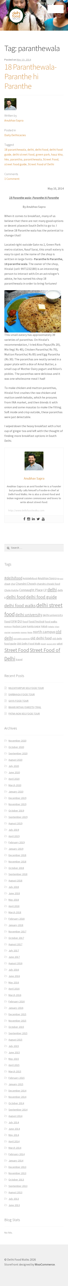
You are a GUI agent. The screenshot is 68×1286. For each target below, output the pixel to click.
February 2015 (16, 1078)
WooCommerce (45, 1264)
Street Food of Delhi (41, 164)
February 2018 (16, 918)
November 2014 (17, 1096)
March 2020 (14, 785)
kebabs (51, 626)
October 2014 (16, 1103)
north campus (44, 631)
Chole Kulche (11, 590)
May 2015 (13, 1059)
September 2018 (17, 874)
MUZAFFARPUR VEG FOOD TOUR (26, 688)
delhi (30, 149)
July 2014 (13, 1122)
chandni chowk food (48, 583)
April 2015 (13, 1065)
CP (45, 590)
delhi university (28, 614)
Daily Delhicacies (15, 135)
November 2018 (17, 861)
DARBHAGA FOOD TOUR (21, 694)
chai (13, 583)
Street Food (50, 159)
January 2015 (15, 1084)
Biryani (60, 578)
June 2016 (14, 976)
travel (19, 659)
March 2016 (14, 995)
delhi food (41, 149)
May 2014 (13, 1135)
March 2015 (14, 1071)
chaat (7, 583)
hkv (6, 159)
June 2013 (14, 1205)
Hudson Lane (19, 626)
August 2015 (15, 1039)
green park (43, 154)
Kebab (44, 626)
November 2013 (17, 1173)
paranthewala (33, 159)
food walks (51, 621)
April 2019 (13, 836)
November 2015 (17, 1020)
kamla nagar (34, 626)
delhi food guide (41, 597)
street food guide (15, 164)
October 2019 (16, 810)
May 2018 (13, 899)
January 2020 (15, 791)
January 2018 (15, 925)
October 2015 (16, 1027)
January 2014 (15, 1160)
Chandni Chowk (26, 583)
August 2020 (15, 759)
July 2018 (13, 887)
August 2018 (15, 880)
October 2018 (16, 868)
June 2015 (14, 1052)
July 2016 (13, 969)
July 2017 (13, 950)
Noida (29, 632)
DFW (14, 621)
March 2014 (14, 1147)
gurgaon (8, 626)
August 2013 (15, 1192)
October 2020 (16, 747)
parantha (16, 159)
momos (24, 632)
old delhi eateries (21, 638)
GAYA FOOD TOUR (18, 700)
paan (43, 643)
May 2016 (13, 982)
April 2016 (13, 988)
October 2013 (16, 1179)
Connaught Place (31, 590)
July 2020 (13, 766)
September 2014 (17, 1109)
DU (19, 621)
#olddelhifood (30, 578)
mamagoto (15, 632)
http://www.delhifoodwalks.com (26, 510)
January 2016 (15, 1008)
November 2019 (17, 804)
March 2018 (14, 912)
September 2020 (17, 753)
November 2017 (17, 931)
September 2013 (17, 1186)
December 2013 (17, 1167)
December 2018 (17, 855)
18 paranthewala (15, 149)
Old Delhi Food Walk (28, 643)
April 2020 (13, 778)
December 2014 (17, 1090)
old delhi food (41, 638)
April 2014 (13, 1141)
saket (60, 643)
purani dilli (51, 644)
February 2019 (16, 842)
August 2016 (15, 963)
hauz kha (57, 154)
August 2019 (15, 823)
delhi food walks (20, 605)
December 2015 (17, 1014)
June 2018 (14, 893)
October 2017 (16, 938)
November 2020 (17, 740)
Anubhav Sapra (13, 120)
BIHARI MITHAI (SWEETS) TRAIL (24, 707)
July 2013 (13, 1198)
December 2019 (17, 798)
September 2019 (17, 817)
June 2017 (14, 957)
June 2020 (14, 772)
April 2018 (13, 906)
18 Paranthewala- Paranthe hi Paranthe (30, 76)
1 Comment (12, 179)
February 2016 (16, 1001)
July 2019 (13, 829)
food (25, 621)
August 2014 (15, 1116)
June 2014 (14, 1128)
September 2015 (17, 1033)
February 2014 (16, 1154)
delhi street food (23, 154)
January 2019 (15, 848)
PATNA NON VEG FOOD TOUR (24, 713)
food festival (36, 621)
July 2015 (13, 1046)
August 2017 (15, 944)
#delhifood (13, 577)
